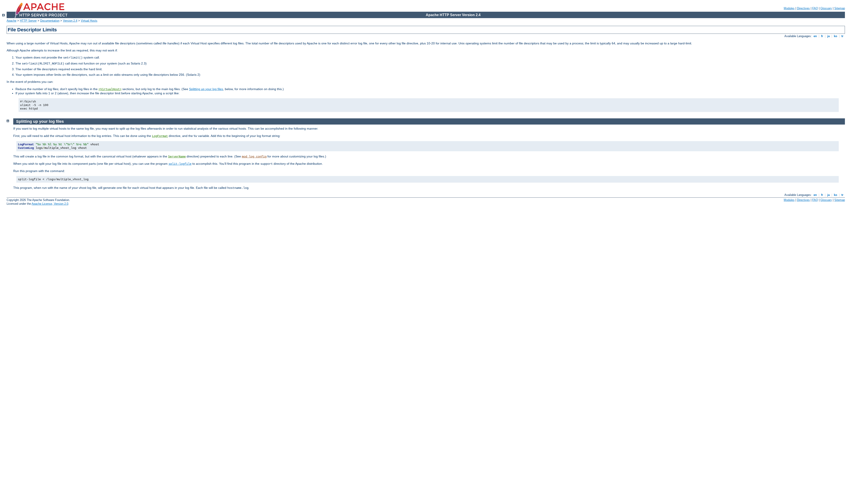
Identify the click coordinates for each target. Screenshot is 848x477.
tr (842, 36)
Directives (803, 8)
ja (828, 36)
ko (835, 36)
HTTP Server (28, 20)
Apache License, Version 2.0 (50, 203)
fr (822, 36)
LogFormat (160, 136)
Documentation (49, 20)
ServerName (177, 156)
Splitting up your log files (206, 89)
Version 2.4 (70, 20)
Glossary (826, 8)
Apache (11, 20)
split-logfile (179, 164)
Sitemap (839, 8)
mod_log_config (254, 156)
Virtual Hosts (89, 20)
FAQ (815, 8)
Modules (789, 8)
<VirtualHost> (109, 89)
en (815, 36)
